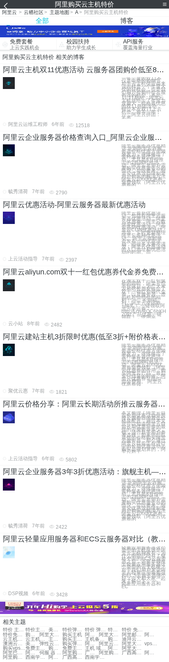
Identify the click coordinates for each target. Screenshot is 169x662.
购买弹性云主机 (73, 643)
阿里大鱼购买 (110, 634)
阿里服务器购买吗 (32, 653)
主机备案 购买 (55, 639)
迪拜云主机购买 (133, 639)
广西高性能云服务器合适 (73, 657)
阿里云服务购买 (110, 643)
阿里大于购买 (50, 634)
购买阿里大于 (32, 634)
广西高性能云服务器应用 (92, 653)
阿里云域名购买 (115, 648)
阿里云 (9, 12)
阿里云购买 (92, 634)
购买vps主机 (14, 648)
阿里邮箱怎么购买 (133, 634)
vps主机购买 (151, 643)
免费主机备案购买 (73, 648)
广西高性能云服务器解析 (133, 653)
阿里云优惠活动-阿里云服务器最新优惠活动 (74, 205)
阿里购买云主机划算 (14, 657)
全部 (42, 20)
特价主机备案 (36, 630)
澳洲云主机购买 (14, 643)
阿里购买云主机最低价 (151, 653)
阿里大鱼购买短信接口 (133, 648)
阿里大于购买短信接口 (133, 643)
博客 (126, 20)
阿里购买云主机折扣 (110, 653)
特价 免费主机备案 (133, 630)
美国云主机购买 (32, 643)
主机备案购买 (96, 639)
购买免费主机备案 (55, 648)
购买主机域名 (115, 639)
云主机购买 (14, 639)
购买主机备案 (73, 639)
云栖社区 (33, 12)
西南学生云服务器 (36, 657)
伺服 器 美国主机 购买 (50, 653)
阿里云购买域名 (92, 643)
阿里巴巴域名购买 (14, 653)
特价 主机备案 (14, 630)
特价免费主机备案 (14, 634)
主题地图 (59, 12)
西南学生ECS (96, 657)
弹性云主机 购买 (50, 643)
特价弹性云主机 (73, 630)
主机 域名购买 (96, 648)
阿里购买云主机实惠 (73, 653)
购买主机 (72, 634)
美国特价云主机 (55, 630)
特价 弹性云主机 (96, 630)
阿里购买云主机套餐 (55, 657)
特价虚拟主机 (115, 630)
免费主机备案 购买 (36, 648)
